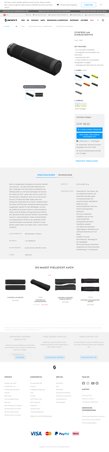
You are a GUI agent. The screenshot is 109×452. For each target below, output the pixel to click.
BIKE (23, 26)
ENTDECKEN (74, 20)
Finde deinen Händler (54, 357)
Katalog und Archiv (10, 383)
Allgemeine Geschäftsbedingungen (41, 416)
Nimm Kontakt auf (88, 357)
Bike (23, 20)
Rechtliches (59, 390)
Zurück (7, 26)
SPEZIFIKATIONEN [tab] (46, 175)
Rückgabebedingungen (37, 390)
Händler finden (35, 409)
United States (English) (68, 5)
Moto (43, 20)
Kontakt (32, 396)
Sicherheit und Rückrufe (63, 396)
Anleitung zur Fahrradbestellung (16, 11)
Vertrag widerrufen (36, 383)
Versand (33, 386)
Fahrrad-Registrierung (11, 399)
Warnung (7, 402)
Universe (84, 20)
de (7, 15)
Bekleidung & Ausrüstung (57, 20)
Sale (91, 20)
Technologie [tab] (65, 175)
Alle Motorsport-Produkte (12, 415)
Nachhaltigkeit (60, 402)
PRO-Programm (35, 402)
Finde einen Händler (90, 130)
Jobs (57, 386)
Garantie (7, 393)
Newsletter (33, 405)
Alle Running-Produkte (11, 412)
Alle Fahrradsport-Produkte (13, 405)
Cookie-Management (37, 412)
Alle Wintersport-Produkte (12, 409)
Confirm (88, 5)
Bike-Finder (8, 396)
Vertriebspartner (61, 399)
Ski (28, 20)
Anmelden (20, 357)
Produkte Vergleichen (87, 161)
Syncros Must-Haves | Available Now (40, 26)
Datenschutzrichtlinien (63, 393)
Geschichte (59, 383)
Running (34, 20)
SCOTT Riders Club (36, 399)
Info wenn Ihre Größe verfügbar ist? (89, 136)
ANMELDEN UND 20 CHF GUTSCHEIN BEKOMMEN (54, 11)
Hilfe (31, 393)
